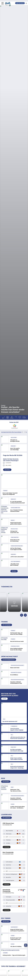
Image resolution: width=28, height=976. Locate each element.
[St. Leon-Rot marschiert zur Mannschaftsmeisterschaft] (5, 501)
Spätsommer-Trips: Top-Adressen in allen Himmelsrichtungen (15, 790)
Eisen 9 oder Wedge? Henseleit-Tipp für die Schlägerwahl (10, 493)
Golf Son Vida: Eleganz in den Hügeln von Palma (16, 549)
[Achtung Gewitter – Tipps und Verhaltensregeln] (14, 950)
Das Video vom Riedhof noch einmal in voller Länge (16, 750)
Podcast (3, 405)
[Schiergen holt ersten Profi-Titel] (5, 530)
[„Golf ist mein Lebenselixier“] (5, 555)
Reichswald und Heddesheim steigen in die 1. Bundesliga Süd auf (17, 767)
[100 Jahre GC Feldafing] (5, 945)
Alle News (14, 571)
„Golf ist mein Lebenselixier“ (17, 556)
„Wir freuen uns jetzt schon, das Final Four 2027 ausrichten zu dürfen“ (17, 738)
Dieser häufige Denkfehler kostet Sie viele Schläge (16, 649)
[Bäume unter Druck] (5, 666)
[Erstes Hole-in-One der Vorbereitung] (5, 539)
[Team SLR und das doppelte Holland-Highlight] (5, 728)
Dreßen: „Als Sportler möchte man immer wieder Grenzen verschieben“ (12, 409)
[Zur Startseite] (2, 3)
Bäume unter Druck (14, 667)
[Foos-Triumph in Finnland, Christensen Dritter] (5, 510)
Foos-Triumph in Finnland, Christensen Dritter (16, 510)
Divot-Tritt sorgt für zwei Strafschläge (15, 449)
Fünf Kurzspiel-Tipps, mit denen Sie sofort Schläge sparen (16, 633)
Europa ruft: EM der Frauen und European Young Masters (17, 930)
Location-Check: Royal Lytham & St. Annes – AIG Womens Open (17, 807)
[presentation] (21, 615)
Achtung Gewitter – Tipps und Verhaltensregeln (14, 955)
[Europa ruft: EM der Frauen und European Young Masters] (5, 929)
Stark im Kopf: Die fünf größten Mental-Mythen (16, 523)
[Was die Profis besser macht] (5, 640)
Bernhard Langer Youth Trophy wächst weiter (15, 938)
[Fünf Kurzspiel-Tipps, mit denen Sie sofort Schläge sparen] (5, 632)
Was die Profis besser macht (17, 641)
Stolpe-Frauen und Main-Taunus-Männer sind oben (16, 758)
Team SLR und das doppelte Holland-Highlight (16, 729)
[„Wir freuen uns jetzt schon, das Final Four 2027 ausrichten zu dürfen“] (5, 736)
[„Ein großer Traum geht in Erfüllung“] (5, 563)
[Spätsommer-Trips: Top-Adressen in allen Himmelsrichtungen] (5, 789)
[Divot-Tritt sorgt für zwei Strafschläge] (5, 448)
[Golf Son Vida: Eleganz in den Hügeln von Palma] (5, 547)
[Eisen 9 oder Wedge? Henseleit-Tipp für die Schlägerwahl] (14, 481)
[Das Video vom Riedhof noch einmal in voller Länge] (5, 749)
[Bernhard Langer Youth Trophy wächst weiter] (5, 937)
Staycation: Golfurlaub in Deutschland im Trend (16, 682)
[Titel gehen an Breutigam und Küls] (5, 439)
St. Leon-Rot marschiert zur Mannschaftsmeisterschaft (17, 502)
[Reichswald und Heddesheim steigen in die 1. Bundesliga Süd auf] (5, 766)
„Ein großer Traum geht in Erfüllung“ (14, 564)
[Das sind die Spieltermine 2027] (14, 709)
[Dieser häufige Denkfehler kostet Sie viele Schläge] (5, 648)
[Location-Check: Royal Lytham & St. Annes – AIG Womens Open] (5, 806)
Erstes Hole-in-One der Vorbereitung (14, 540)
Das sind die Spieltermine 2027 (10, 721)
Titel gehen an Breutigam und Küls (15, 440)
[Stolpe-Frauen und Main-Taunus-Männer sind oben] (5, 757)
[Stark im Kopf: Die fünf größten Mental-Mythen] (5, 522)
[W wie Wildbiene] (5, 674)
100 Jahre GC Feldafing (15, 946)
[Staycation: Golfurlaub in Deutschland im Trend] (5, 681)
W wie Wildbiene (14, 674)
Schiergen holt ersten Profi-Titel (14, 532)
